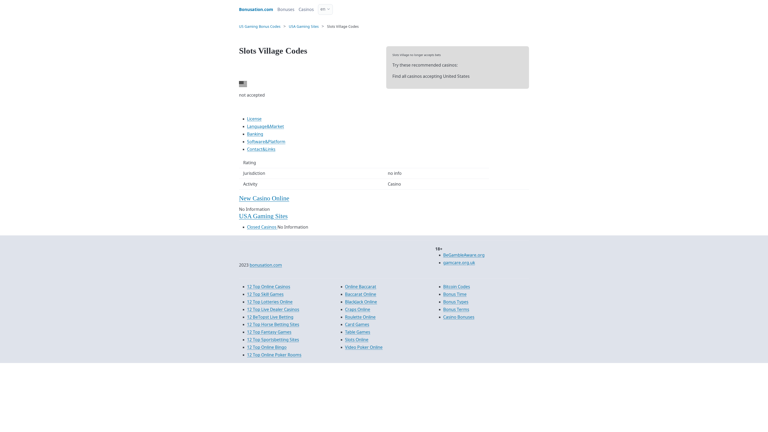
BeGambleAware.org (464, 255)
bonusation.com (266, 265)
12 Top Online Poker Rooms (274, 355)
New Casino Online (264, 198)
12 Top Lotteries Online (270, 302)
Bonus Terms (456, 309)
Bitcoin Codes (456, 286)
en (322, 9)
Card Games (357, 324)
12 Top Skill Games (265, 294)
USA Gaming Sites (263, 216)
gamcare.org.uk (459, 262)
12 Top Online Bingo (267, 347)
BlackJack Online (361, 302)
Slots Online (356, 339)
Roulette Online (360, 317)
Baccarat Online (360, 294)
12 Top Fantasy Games (269, 332)
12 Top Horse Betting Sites (273, 324)
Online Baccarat (360, 286)
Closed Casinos (262, 227)
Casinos (306, 9)
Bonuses (285, 9)
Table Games (357, 332)
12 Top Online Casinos (268, 286)
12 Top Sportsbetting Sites (273, 339)
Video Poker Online (364, 347)
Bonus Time (455, 294)
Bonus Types (455, 302)
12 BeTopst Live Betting (270, 317)
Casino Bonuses (458, 317)
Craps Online (357, 309)
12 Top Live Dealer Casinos (273, 309)
